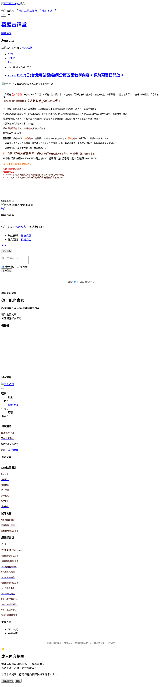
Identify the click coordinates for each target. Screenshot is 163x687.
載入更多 (7, 251)
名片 (10, 61)
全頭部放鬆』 (52, 101)
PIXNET (57, 643)
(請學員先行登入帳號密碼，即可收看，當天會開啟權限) (69, 153)
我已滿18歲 (8, 681)
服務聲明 (112, 643)
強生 (3, 208)
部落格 (11, 58)
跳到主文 (6, 33)
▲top (4, 245)
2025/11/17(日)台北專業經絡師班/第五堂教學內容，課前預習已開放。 (66, 75)
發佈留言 (7, 270)
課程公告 (26, 239)
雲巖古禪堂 (14, 24)
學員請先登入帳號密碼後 (15, 101)
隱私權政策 (99, 643)
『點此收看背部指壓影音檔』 (24, 153)
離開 (18, 681)
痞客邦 (19, 226)
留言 (26, 226)
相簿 (10, 54)
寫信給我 (13, 450)
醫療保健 (27, 47)
